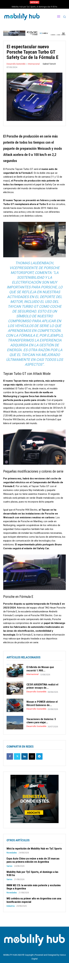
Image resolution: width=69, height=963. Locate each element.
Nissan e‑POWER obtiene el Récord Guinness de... (42, 703)
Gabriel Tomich (49, 64)
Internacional (34, 64)
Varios (9, 866)
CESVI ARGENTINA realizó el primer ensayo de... (42, 686)
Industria (11, 906)
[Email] (32, 756)
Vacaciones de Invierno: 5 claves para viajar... (41, 720)
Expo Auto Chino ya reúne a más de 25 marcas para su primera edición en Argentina (33, 860)
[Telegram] (39, 756)
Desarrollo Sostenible (16, 64)
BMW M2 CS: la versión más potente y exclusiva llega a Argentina (34, 7)
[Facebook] (10, 756)
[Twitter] (17, 756)
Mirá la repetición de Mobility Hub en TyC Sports (34, 848)
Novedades (12, 853)
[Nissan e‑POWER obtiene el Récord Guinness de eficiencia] (15, 705)
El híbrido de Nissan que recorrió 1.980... (40, 668)
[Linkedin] (24, 756)
